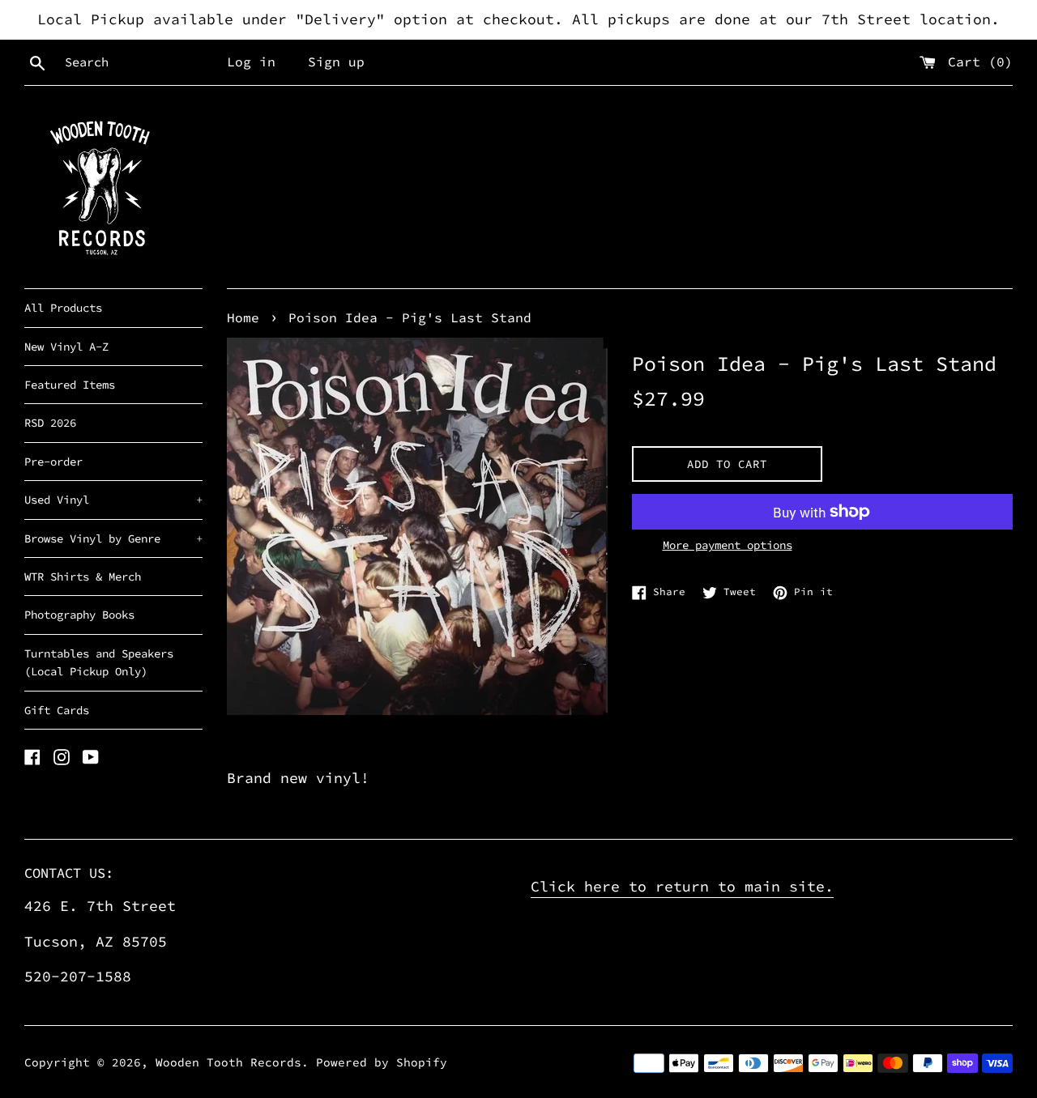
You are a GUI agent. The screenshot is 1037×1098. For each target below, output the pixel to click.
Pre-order (53, 461)
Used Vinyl (113, 499)
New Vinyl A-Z (66, 346)
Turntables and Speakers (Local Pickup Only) (98, 662)
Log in (251, 61)
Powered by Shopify (381, 1062)
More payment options (727, 545)
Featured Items (69, 384)
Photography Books (79, 614)
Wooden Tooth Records (228, 1062)
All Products (63, 307)
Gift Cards (56, 710)
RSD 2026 (50, 422)
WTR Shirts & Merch (82, 576)
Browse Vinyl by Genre (113, 538)
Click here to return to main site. (682, 886)
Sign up (336, 61)
